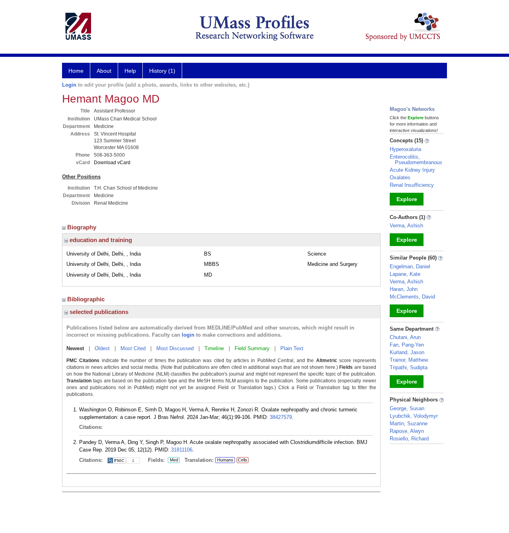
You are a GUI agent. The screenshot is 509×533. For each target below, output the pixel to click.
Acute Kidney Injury (412, 170)
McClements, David (412, 297)
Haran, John (404, 289)
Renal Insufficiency (412, 185)
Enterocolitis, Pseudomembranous (416, 159)
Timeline (214, 348)
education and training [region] (100, 239)
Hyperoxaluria (405, 149)
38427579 (281, 417)
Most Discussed (175, 348)
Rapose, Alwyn (407, 431)
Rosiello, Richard (409, 439)
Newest (75, 348)
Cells (242, 459)
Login (69, 85)
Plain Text (291, 348)
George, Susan (407, 408)
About (104, 71)
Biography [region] (82, 227)
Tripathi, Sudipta (408, 367)
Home (76, 71)
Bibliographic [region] (86, 299)
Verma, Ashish (406, 226)
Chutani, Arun (405, 337)
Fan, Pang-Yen (407, 345)
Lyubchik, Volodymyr (414, 416)
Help (130, 71)
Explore (406, 199)
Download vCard (112, 162)
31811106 (181, 450)
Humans (225, 459)
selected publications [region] (98, 311)
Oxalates (400, 177)
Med (173, 460)
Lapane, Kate (405, 274)
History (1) (162, 71)
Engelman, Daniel (410, 266)
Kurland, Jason (407, 352)
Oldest (102, 348)
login (188, 335)
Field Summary (252, 348)
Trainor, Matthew (409, 360)
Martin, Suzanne (408, 423)
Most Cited (133, 348)
